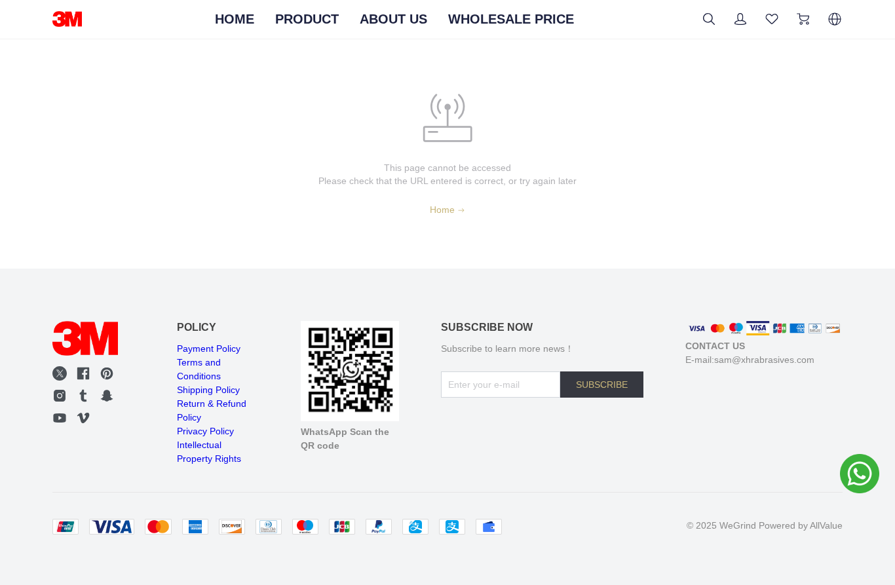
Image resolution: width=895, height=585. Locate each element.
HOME (234, 19)
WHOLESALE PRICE (511, 19)
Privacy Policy (205, 431)
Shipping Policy (208, 390)
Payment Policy (208, 348)
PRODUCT (307, 19)
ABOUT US (393, 19)
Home (442, 209)
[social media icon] (59, 373)
